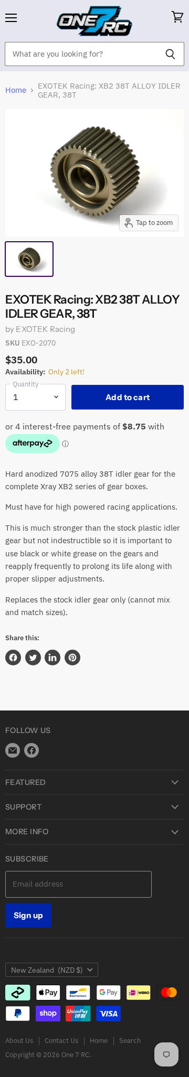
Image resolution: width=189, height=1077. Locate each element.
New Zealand (47, 970)
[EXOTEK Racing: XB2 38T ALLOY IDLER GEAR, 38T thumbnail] (29, 259)
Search (130, 1040)
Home (15, 89)
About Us (19, 1040)
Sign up (28, 915)
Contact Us (61, 1040)
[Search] (170, 54)
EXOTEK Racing (45, 329)
